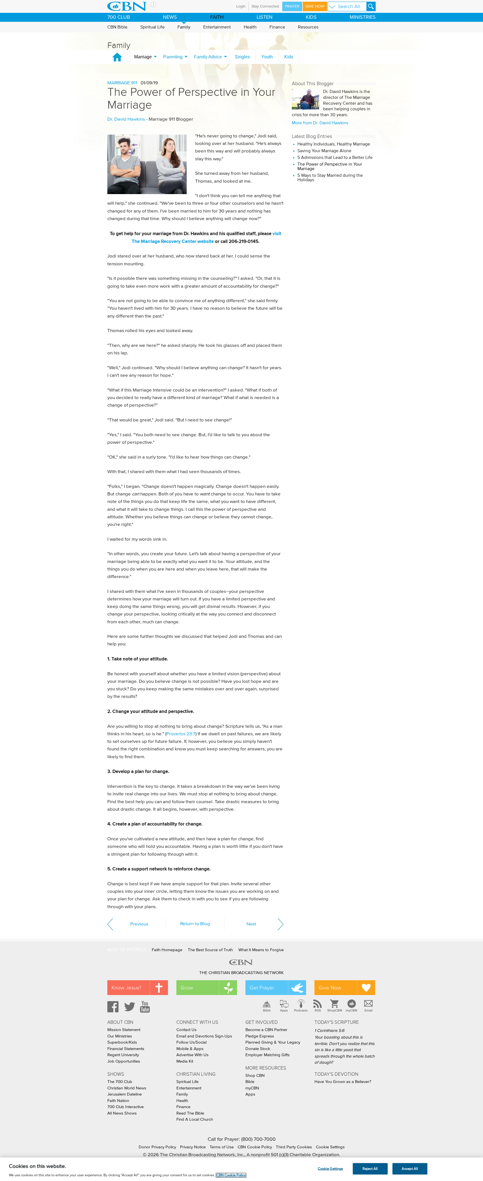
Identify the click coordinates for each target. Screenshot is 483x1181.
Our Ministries (119, 1036)
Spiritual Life (152, 27)
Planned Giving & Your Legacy (272, 1042)
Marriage (143, 56)
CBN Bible (117, 27)
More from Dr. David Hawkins (320, 123)
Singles (242, 56)
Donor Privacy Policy (157, 1147)
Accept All (410, 1168)
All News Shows (122, 1113)
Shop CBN (255, 1075)
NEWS (170, 17)
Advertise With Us (192, 1055)
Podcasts (301, 1010)
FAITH (217, 17)
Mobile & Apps (189, 1049)
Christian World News (126, 1088)
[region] (241, 1169)
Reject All (370, 1168)
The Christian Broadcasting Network (241, 973)
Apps (284, 1010)
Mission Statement (123, 1030)
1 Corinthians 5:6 (329, 1031)
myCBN (351, 1010)
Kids (288, 56)
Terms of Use (222, 1147)
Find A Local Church (194, 1119)
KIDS (311, 17)
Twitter (129, 1006)
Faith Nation (118, 1101)
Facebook (112, 1006)
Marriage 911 (122, 83)
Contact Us (186, 1030)
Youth (267, 56)
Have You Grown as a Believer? (342, 1082)
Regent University (123, 1055)
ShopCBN (334, 1010)
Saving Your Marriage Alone (324, 151)
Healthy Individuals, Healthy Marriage (333, 144)
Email (368, 1010)
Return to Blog (195, 924)
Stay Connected (265, 6)
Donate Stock (257, 1049)
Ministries (363, 17)
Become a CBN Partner (266, 1030)
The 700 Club (119, 1082)
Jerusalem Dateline (124, 1094)
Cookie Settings (330, 1147)
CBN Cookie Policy (255, 1147)
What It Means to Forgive (261, 950)
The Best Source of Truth (210, 950)
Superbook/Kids (122, 1042)
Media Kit (184, 1061)
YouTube (146, 1006)
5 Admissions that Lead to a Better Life (335, 157)
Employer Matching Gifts (267, 1055)
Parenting (173, 56)
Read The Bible (190, 1113)
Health (250, 27)
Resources (308, 27)
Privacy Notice (193, 1147)
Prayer (292, 6)
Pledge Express (259, 1036)
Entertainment (217, 27)
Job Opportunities (123, 1061)
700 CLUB (118, 17)
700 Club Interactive (125, 1107)
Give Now (315, 6)
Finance (277, 27)
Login (241, 6)
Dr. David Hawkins (126, 119)
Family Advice (208, 56)
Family (183, 27)
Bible (267, 1010)
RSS (318, 1010)
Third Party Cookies (294, 1147)
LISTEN (265, 17)
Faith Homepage (167, 950)
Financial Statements (125, 1049)
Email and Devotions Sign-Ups (204, 1036)
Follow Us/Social (191, 1042)
